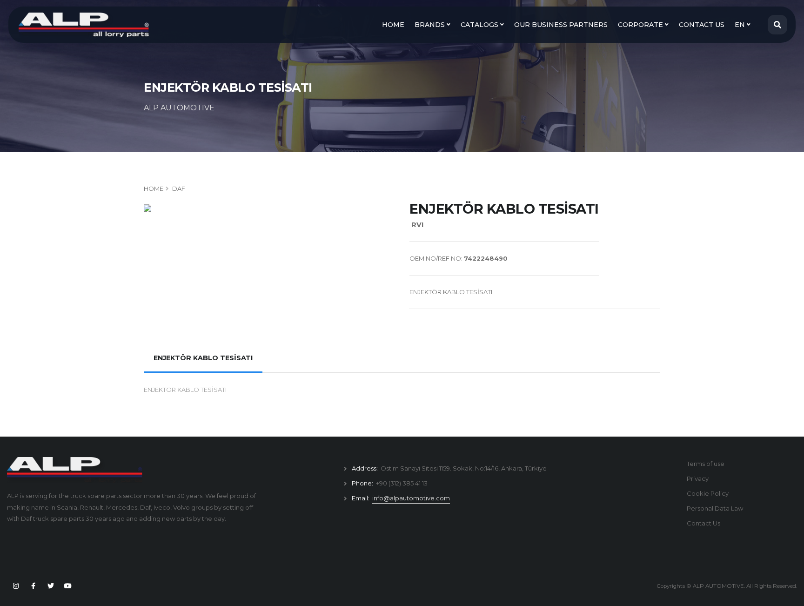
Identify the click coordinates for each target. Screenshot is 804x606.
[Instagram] (16, 586)
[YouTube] (68, 586)
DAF (178, 188)
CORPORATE (641, 24)
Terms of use (705, 463)
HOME (393, 24)
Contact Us (703, 523)
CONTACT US (701, 24)
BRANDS (431, 24)
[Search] (777, 24)
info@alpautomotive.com (411, 498)
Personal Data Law (715, 508)
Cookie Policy (708, 493)
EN (741, 24)
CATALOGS (480, 24)
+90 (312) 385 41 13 (402, 483)
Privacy (698, 478)
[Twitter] (51, 586)
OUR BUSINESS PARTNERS (561, 24)
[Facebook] (33, 586)
